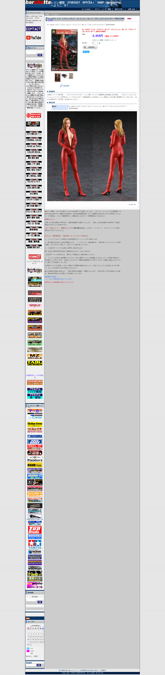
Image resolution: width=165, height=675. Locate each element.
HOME (47, 14)
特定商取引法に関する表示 (89, 670)
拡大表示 (66, 85)
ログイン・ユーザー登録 (103, 9)
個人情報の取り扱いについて (68, 670)
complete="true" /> (35, 519)
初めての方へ (119, 9)
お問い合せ (131, 9)
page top (133, 204)
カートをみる (86, 9)
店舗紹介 (103, 670)
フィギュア (55, 14)
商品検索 (35, 597)
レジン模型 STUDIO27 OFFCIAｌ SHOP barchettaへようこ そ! (86, 4)
